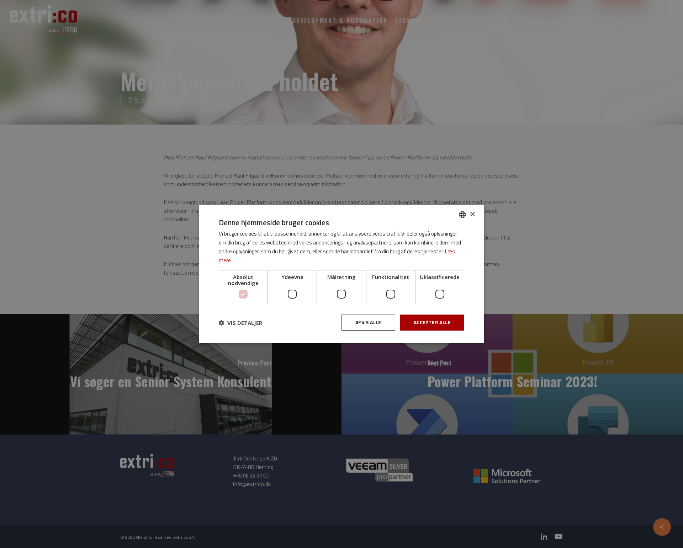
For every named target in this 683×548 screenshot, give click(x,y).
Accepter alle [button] (432, 322)
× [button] (472, 214)
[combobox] (462, 214)
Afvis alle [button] (368, 322)
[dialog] (341, 274)
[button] (240, 323)
